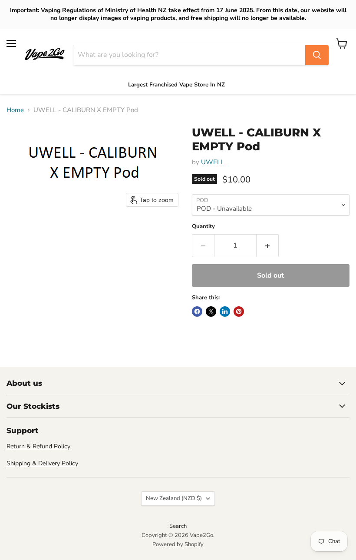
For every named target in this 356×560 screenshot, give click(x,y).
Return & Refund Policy (38, 446)
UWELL (212, 162)
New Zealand (174, 498)
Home (15, 110)
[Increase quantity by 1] (268, 245)
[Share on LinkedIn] (225, 311)
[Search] (317, 55)
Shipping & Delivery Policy (42, 463)
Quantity (203, 226)
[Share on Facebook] (197, 311)
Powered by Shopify (178, 544)
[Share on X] (211, 311)
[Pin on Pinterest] (239, 311)
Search (178, 526)
